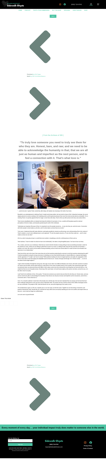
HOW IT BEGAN (77, 10)
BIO (98, 4)
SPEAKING (67, 10)
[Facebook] (65, 4)
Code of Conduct (88, 448)
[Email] (91, 4)
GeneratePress (65, 461)
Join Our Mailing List (13, 438)
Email (91, 5)
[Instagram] (60, 4)
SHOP (85, 10)
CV (98, 4)
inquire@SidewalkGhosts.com (54, 447)
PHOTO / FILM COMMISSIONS (41, 10)
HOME (20, 10)
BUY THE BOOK (56, 10)
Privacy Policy (88, 445)
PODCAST (28, 10)
